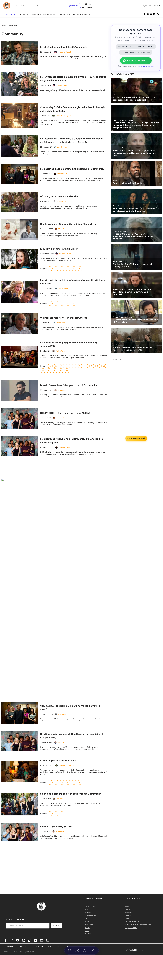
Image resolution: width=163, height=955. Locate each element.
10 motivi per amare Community (58, 760)
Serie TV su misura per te (43, 14)
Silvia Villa (61, 742)
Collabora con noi (61, 946)
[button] (27, 14)
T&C (43, 946)
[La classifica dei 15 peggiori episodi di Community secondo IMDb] (19, 357)
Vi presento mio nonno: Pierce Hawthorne (63, 317)
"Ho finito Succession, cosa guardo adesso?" (136, 46)
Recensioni (88, 912)
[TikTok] (154, 14)
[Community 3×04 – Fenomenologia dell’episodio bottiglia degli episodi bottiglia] (19, 115)
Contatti (19, 946)
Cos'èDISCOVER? (88, 5)
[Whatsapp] (158, 14)
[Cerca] (37, 6)
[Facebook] (144, 14)
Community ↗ (129, 915)
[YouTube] (151, 14)
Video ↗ (128, 918)
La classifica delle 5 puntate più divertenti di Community (72, 168)
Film (86, 918)
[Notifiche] (136, 6)
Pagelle (87, 928)
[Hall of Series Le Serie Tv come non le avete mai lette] (6, 5)
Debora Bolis (62, 390)
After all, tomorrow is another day (59, 196)
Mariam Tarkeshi (61, 351)
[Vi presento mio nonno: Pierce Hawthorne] (19, 323)
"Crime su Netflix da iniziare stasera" (135, 52)
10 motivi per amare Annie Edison (59, 248)
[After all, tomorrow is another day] (19, 202)
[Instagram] (148, 14)
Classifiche (88, 934)
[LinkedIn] (35, 940)
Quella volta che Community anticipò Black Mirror (68, 224)
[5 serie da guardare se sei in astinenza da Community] (19, 804)
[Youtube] (17, 940)
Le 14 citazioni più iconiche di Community (63, 47)
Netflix (87, 922)
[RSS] (47, 940)
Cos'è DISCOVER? (146, 66)
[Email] (41, 940)
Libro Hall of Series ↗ (132, 922)
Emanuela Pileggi (64, 447)
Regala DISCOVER (131, 928)
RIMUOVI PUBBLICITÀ (136, 438)
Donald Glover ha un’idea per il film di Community (68, 385)
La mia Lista (64, 14)
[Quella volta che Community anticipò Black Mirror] (19, 229)
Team (49, 946)
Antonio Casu (63, 714)
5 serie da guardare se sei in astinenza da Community (70, 793)
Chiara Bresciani (64, 229)
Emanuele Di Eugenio (63, 116)
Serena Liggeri (62, 174)
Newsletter (128, 912)
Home (3, 26)
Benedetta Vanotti (64, 52)
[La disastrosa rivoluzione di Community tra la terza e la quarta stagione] (19, 446)
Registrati (146, 5)
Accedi (156, 5)
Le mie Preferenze (81, 14)
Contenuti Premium (91, 906)
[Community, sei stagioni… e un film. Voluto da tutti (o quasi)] (19, 713)
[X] (11, 940)
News (86, 909)
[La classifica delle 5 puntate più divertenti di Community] (19, 174)
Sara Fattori (60, 798)
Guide (87, 931)
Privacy (27, 946)
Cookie (36, 946)
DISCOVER (75, 6)
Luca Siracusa (62, 147)
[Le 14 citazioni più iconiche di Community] (19, 53)
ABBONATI (128, 909)
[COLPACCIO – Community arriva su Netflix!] (19, 418)
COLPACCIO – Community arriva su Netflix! (65, 413)
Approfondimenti (90, 915)
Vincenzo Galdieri (62, 418)
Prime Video (89, 925)
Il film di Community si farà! (56, 826)
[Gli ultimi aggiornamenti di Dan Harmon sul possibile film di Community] (19, 741)
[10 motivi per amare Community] (19, 771)
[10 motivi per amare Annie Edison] (19, 259)
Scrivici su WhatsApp (137, 60)
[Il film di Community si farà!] (19, 832)
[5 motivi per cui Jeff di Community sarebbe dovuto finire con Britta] (19, 292)
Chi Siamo (9, 946)
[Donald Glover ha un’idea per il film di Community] (19, 390)
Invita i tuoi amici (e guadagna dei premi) (138, 925)
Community (12, 26)
